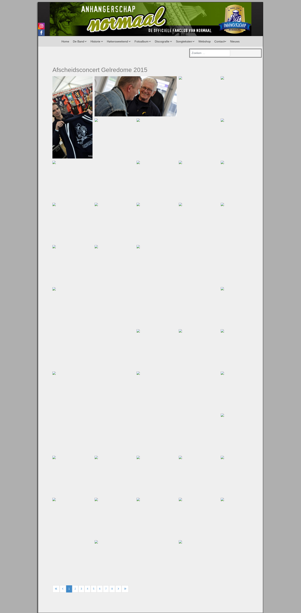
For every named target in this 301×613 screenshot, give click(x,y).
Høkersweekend (117, 41)
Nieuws (235, 41)
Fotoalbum (141, 41)
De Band (78, 41)
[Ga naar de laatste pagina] (125, 588)
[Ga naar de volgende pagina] (118, 588)
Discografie (162, 41)
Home (65, 41)
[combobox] (210, 53)
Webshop (204, 41)
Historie (95, 41)
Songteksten (184, 41)
